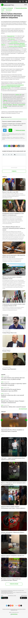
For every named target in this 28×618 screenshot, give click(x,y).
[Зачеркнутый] (11, 154)
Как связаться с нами (12, 595)
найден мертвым (11, 38)
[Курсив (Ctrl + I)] (6, 154)
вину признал (22, 44)
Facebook (5, 104)
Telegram (5, 100)
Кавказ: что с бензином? (7, 8)
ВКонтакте (15, 104)
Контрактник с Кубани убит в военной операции (13, 407)
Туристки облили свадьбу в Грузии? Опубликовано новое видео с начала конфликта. (13, 507)
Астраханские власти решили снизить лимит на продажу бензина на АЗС (13, 304)
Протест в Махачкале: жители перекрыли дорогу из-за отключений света (13, 483)
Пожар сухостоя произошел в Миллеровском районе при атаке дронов (13, 256)
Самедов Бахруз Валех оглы (9, 332)
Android (17, 94)
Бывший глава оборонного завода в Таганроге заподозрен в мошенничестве (12, 401)
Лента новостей (9, 9)
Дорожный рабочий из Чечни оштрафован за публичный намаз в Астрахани (12, 430)
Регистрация (14, 167)
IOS (20, 94)
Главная (2, 9)
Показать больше (14, 583)
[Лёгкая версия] (6, 1)
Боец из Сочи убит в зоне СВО (10, 192)
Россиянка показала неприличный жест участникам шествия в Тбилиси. (11, 579)
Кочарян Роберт (6, 351)
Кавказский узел (10, 36)
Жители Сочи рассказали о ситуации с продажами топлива (12, 277)
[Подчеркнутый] (8, 154)
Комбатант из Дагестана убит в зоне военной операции (12, 395)
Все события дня (23, 408)
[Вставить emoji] (14, 154)
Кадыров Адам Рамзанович (9, 369)
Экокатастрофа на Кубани (21, 8)
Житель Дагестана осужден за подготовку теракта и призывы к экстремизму (13, 384)
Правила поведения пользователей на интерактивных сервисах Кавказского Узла (14, 610)
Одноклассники (21, 104)
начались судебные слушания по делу (17, 46)
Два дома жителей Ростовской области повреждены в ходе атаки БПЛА (11, 390)
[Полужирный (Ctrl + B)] (3, 154)
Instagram (9, 104)
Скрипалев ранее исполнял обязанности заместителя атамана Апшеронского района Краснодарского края (12, 86)
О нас (2, 595)
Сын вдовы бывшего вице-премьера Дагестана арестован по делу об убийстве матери (13, 378)
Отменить (14, 171)
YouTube (5, 107)
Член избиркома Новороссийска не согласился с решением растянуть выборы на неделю (13, 228)
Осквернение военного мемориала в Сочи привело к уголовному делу (13, 214)
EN (4, 1)
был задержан (14, 41)
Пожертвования (24, 595)
